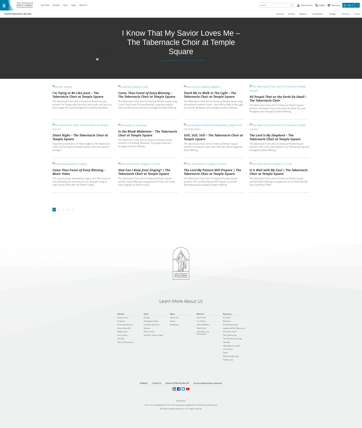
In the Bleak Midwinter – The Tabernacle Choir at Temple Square (147, 133)
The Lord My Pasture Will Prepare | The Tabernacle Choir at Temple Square (212, 172)
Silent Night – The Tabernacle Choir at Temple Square (80, 137)
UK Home (280, 14)
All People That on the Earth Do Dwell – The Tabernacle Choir (278, 98)
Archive (357, 14)
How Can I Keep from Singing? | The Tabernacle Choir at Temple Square (144, 172)
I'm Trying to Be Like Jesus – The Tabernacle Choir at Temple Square (77, 95)
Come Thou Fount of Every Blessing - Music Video (78, 172)
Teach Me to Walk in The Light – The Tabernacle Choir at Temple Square (210, 95)
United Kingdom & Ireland (18, 14)
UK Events (346, 14)
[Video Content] (181, 60)
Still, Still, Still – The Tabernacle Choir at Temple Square (213, 137)
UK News (291, 14)
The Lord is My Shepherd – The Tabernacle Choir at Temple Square (275, 137)
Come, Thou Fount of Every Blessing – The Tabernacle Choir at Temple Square (146, 95)
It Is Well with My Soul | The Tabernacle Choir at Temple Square (279, 172)
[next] (76, 210)
